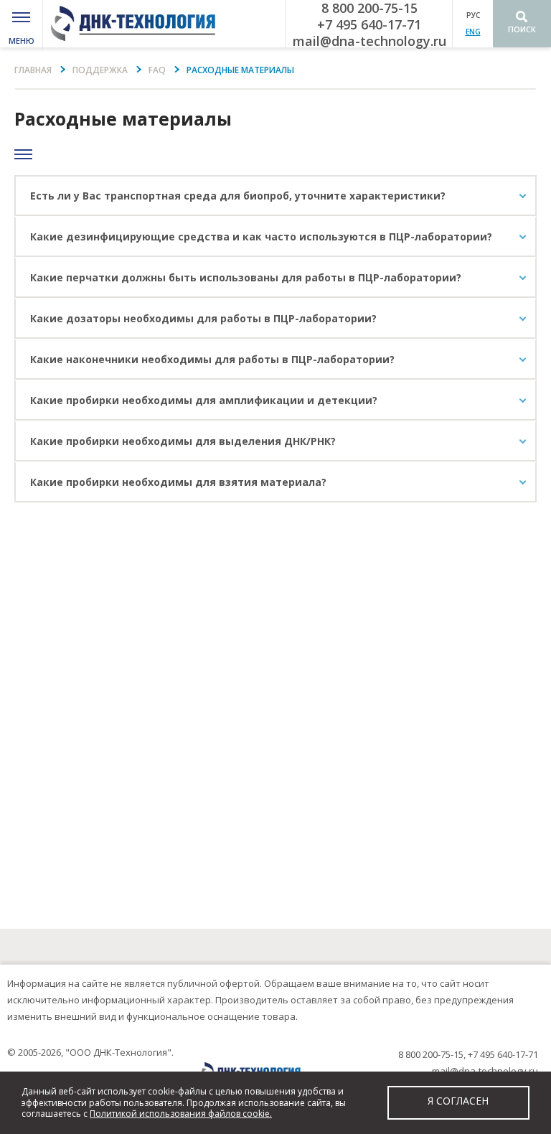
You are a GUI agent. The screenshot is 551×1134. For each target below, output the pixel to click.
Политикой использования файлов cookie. (181, 1113)
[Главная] (137, 23)
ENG (473, 32)
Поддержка (100, 70)
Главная (33, 70)
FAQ (157, 70)
